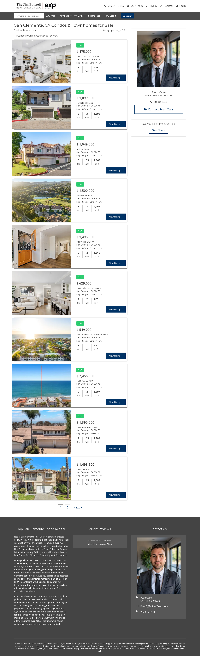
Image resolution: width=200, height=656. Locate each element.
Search (128, 16)
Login (182, 6)
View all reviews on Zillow (100, 544)
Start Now (158, 130)
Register (168, 6)
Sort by (18, 30)
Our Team (137, 6)
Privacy (153, 6)
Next (76, 507)
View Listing (115, 77)
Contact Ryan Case (160, 109)
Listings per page (111, 30)
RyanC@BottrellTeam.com (154, 606)
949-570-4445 (116, 6)
